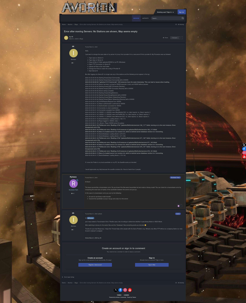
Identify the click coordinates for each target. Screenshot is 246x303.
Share (166, 38)
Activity (145, 18)
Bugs (81, 39)
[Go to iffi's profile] (66, 38)
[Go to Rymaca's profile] (73, 183)
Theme (119, 295)
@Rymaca (90, 218)
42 (73, 193)
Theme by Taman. (131, 297)
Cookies (126, 295)
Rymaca (73, 177)
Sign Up (181, 12)
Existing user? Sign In (165, 12)
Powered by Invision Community (117, 297)
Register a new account (95, 265)
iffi (72, 37)
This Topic (175, 18)
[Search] (182, 18)
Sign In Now (151, 265)
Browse (136, 18)
